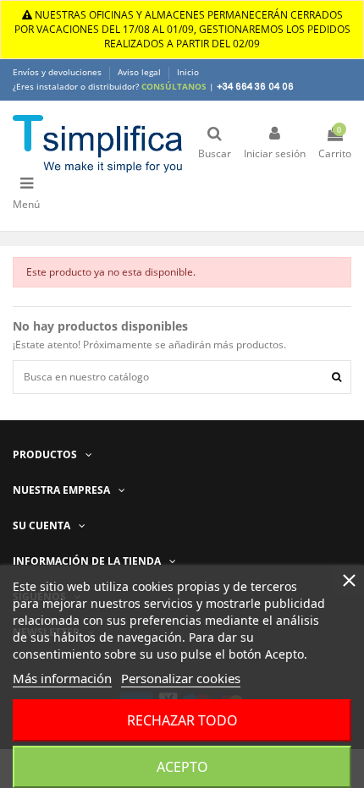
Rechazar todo (182, 720)
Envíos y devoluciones (58, 72)
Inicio (188, 72)
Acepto (182, 767)
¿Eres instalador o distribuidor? (110, 86)
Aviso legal (140, 72)
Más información (62, 678)
